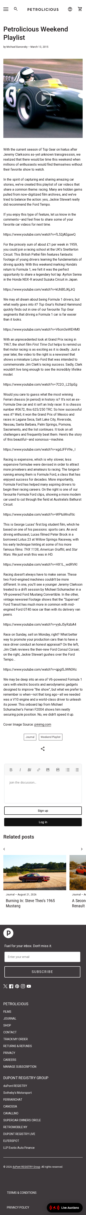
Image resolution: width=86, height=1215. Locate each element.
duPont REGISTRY (15, 1086)
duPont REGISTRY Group (26, 1166)
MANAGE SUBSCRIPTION (19, 1066)
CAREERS (9, 1059)
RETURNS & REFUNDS (17, 1046)
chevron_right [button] (81, 849)
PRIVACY (9, 1053)
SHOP (7, 1025)
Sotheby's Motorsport (17, 1092)
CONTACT (10, 1032)
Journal (30, 737)
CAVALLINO (10, 1113)
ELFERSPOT (11, 1140)
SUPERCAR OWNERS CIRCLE (22, 1120)
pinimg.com (42, 724)
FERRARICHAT (12, 1099)
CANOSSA (10, 1106)
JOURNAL (9, 1018)
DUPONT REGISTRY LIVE (19, 1134)
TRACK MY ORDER (15, 1039)
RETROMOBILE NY (15, 1127)
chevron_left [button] (4, 849)
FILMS (7, 1011)
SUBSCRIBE (42, 972)
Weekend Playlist (51, 737)
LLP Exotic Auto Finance (19, 1147)
